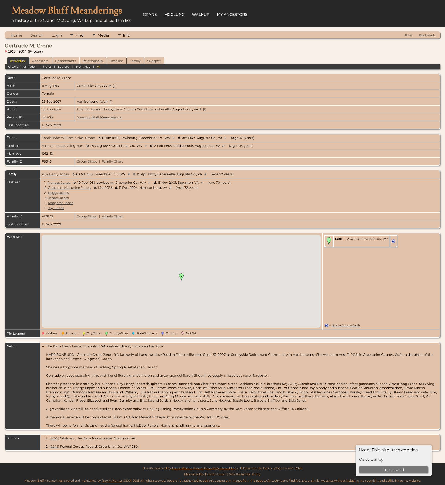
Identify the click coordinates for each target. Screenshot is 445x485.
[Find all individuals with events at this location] (110, 86)
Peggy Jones (58, 193)
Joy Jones (56, 208)
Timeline (116, 61)
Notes (47, 66)
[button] (181, 277)
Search (37, 35)
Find (79, 35)
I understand (393, 470)
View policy (371, 459)
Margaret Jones (60, 203)
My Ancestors (232, 14)
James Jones (58, 198)
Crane (150, 14)
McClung (174, 14)
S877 (54, 438)
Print (408, 35)
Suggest (154, 61)
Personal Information (22, 66)
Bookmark (427, 35)
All (98, 66)
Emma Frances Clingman (62, 146)
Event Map (83, 66)
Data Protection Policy (244, 474)
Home (16, 35)
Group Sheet (87, 161)
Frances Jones (58, 182)
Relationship (93, 61)
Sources (63, 66)
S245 (54, 446)
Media (103, 35)
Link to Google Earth (345, 325)
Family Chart (112, 161)
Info (126, 35)
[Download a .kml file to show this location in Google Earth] (393, 242)
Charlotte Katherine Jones (69, 188)
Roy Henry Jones (55, 174)
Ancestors (40, 61)
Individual (18, 61)
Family (135, 61)
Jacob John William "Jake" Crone (68, 138)
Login (57, 35)
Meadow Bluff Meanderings (99, 117)
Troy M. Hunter (215, 474)
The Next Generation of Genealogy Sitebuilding (204, 468)
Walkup (201, 14)
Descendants (65, 61)
